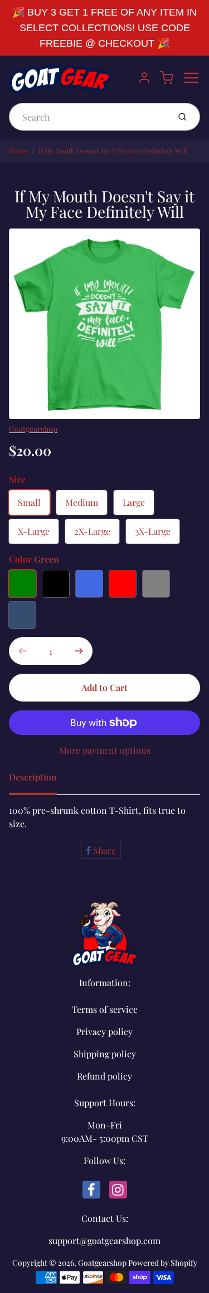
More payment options (104, 750)
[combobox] (88, 117)
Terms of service (105, 1009)
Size (17, 479)
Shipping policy (105, 1054)
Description (33, 777)
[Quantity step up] (79, 651)
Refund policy (104, 1076)
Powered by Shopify (162, 1262)
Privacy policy (104, 1031)
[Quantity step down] (23, 651)
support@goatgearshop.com (104, 1240)
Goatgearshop (33, 429)
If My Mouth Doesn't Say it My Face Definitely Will (112, 150)
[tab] (39, 780)
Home (18, 150)
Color (34, 559)
